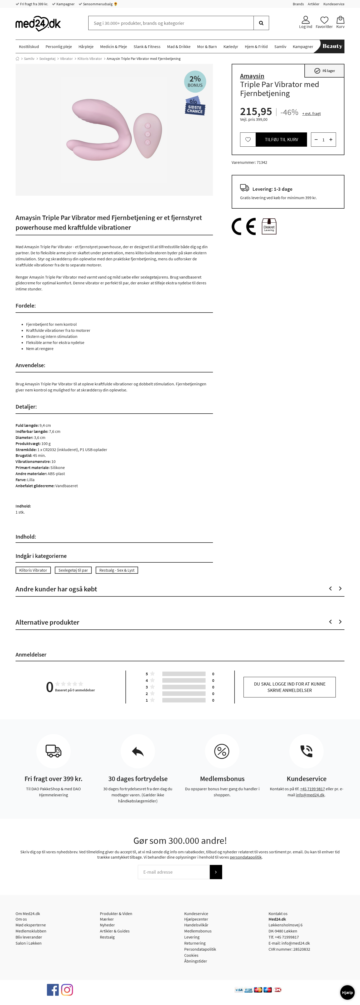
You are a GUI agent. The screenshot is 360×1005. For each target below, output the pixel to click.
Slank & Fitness (147, 46)
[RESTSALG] (195, 106)
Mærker (107, 919)
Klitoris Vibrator (89, 58)
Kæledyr (230, 46)
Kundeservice (333, 4)
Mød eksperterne (31, 924)
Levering (192, 937)
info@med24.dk (310, 794)
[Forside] (17, 58)
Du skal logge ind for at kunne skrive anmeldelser (289, 687)
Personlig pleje (59, 46)
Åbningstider (195, 961)
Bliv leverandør (29, 937)
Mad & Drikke (179, 46)
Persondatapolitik (200, 949)
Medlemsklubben (31, 931)
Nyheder (107, 924)
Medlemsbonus (198, 931)
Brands (298, 4)
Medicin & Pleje (113, 46)
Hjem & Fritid (256, 46)
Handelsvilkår (196, 924)
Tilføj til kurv (281, 139)
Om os (21, 919)
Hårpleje (86, 46)
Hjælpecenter (196, 919)
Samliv (280, 46)
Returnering (195, 943)
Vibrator (66, 58)
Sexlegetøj (47, 58)
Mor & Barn (207, 46)
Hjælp (347, 992)
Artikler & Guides (115, 931)
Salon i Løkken (29, 943)
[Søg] (261, 23)
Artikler (313, 4)
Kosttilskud (29, 46)
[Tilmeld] (216, 872)
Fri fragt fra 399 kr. (33, 4)
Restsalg (107, 937)
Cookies (191, 955)
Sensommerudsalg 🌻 (100, 4)
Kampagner (65, 4)
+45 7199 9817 (312, 788)
